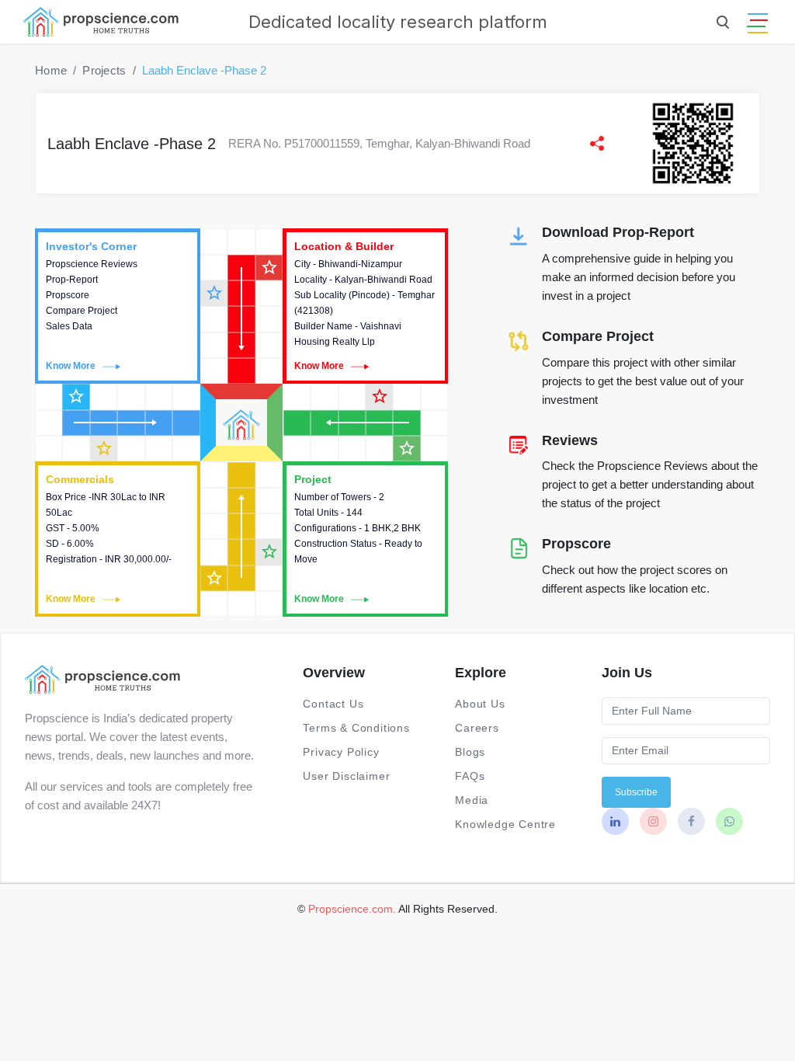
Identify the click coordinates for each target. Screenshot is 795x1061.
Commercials (117, 539)
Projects (104, 70)
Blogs (470, 752)
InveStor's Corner (117, 306)
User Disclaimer (346, 776)
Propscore (576, 543)
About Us (480, 703)
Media (471, 800)
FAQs (469, 776)
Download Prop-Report (618, 232)
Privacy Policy (341, 752)
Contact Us (333, 703)
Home (51, 70)
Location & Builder (365, 306)
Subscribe (636, 792)
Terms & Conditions (356, 728)
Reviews (570, 440)
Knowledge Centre (505, 824)
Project (365, 539)
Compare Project (598, 336)
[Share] (597, 143)
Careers (477, 728)
